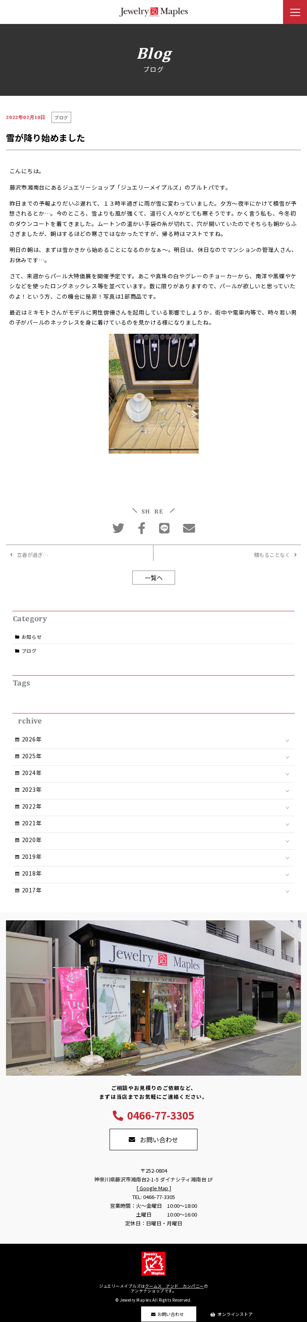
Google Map (153, 1188)
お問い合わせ (170, 1314)
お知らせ (32, 636)
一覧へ (154, 577)
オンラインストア (235, 1314)
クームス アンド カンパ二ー (174, 1286)
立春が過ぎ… (32, 555)
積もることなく (272, 555)
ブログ (29, 650)
